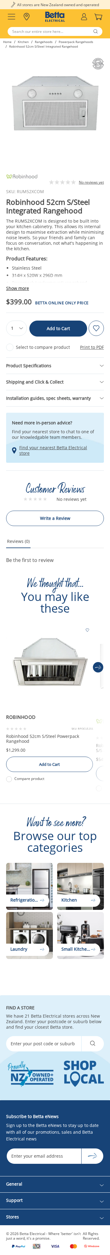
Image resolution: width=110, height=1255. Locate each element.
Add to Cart (58, 328)
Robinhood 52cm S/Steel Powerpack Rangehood (42, 738)
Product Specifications (28, 365)
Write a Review (55, 518)
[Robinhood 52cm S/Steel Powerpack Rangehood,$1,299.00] (49, 667)
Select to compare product (43, 347)
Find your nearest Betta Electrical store (53, 450)
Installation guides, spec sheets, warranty (48, 398)
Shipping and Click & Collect (35, 382)
